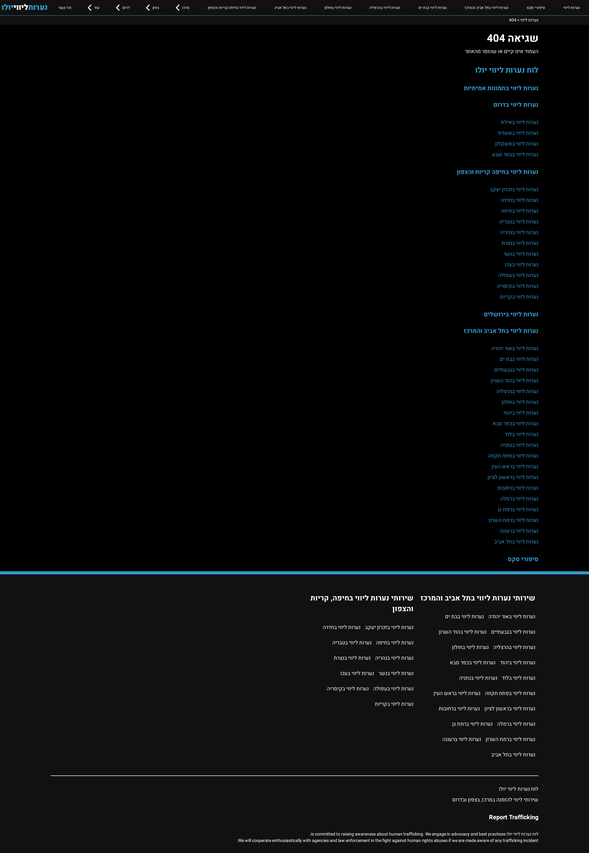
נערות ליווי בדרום (515, 104)
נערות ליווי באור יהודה (514, 348)
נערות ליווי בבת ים (432, 7)
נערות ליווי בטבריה (518, 222)
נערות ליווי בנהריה (519, 232)
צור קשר (64, 7)
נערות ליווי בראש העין (514, 466)
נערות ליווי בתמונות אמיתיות (501, 88)
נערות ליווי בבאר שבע (515, 154)
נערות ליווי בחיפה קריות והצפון (232, 7)
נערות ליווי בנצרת (520, 243)
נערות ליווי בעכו (521, 264)
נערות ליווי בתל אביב (290, 7)
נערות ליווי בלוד (521, 434)
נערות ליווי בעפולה (518, 275)
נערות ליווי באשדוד (517, 133)
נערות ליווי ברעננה (519, 531)
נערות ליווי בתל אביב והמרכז (486, 7)
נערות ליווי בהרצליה (384, 7)
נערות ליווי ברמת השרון (513, 520)
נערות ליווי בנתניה (519, 445)
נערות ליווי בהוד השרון (514, 380)
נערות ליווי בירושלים (511, 314)
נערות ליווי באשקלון (516, 144)
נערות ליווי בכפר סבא (515, 423)
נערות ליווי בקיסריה (517, 286)
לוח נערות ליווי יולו (506, 70)
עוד (96, 7)
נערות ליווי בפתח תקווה (513, 456)
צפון (155, 7)
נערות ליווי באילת (519, 122)
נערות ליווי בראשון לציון (512, 477)
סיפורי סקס (536, 7)
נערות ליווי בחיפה (519, 211)
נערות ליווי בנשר (520, 254)
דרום (126, 7)
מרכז (186, 7)
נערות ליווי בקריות (519, 297)
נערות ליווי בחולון (338, 7)
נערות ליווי (571, 7)
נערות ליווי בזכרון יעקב (514, 189)
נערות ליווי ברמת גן (518, 509)
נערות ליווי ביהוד (520, 413)
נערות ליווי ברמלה (519, 499)
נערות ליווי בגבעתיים (516, 370)
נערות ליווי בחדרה (519, 200)
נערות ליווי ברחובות (517, 488)
